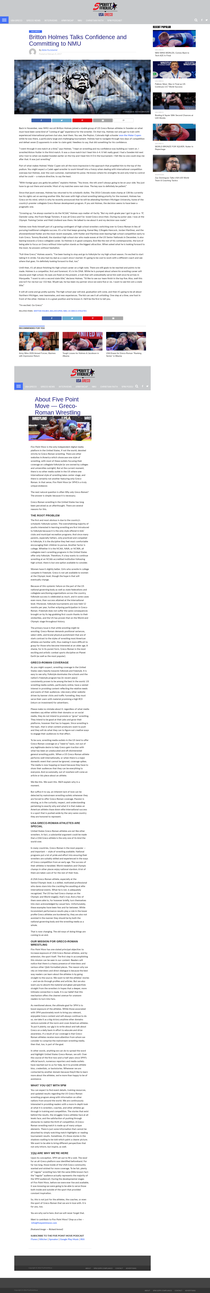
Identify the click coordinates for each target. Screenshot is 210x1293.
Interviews (50, 20)
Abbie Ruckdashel (49, 50)
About (88, 1268)
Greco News (33, 20)
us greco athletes (77, 311)
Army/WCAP (67, 20)
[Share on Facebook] (41, 120)
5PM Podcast (114, 20)
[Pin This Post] (82, 120)
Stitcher (43, 1239)
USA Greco (16, 20)
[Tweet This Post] (62, 120)
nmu (65, 311)
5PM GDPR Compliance (103, 1268)
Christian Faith (94, 20)
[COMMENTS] (123, 120)
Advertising (131, 1268)
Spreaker (53, 1239)
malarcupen (56, 311)
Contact (119, 1268)
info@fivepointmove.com (44, 1223)
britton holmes (41, 311)
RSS (83, 1239)
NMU (80, 20)
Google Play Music (69, 1239)
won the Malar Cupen (130, 135)
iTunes (34, 1239)
